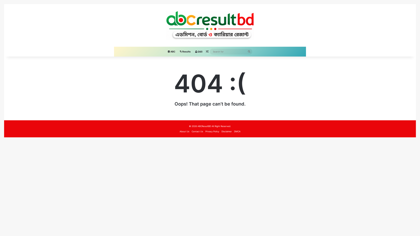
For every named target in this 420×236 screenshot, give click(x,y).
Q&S (199, 51)
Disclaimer (226, 131)
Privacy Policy (212, 131)
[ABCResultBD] (210, 25)
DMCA (237, 131)
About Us (184, 131)
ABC (172, 51)
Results (186, 51)
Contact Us (197, 131)
